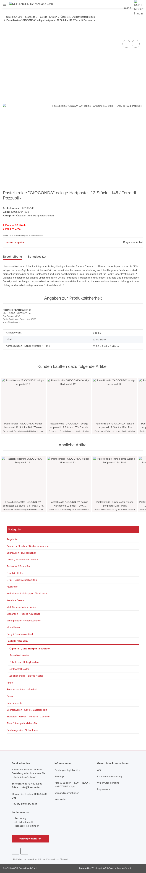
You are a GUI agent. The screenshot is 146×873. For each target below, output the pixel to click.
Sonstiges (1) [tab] (37, 256)
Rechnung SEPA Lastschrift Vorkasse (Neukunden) (27, 822)
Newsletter (60, 799)
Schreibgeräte (14, 703)
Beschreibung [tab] (12, 256)
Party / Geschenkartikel (20, 634)
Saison (10, 696)
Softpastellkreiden (19, 668)
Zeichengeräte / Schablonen (22, 730)
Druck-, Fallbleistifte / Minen (22, 559)
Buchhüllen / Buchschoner (21, 552)
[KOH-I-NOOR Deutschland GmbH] (31, 4)
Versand (51, 859)
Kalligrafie (12, 586)
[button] (96, 3)
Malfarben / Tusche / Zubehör (23, 613)
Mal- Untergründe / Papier (21, 607)
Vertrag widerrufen (30, 838)
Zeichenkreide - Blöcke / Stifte (26, 675)
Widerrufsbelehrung (108, 782)
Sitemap (59, 776)
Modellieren (13, 627)
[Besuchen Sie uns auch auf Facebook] (15, 851)
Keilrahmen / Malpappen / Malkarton (27, 593)
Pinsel (10, 682)
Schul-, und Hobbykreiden (24, 662)
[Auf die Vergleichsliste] (126, 44)
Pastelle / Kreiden (17, 640)
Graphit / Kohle (15, 573)
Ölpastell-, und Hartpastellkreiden (35, 215)
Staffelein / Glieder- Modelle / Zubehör (28, 716)
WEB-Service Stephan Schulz (117, 868)
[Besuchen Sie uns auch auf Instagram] (24, 851)
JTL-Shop (96, 868)
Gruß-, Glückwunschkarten (22, 579)
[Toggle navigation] (4, 3)
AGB (99, 770)
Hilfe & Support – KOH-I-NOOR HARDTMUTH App (72, 784)
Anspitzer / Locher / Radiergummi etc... (29, 546)
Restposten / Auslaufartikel (21, 689)
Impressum (103, 789)
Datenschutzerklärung (109, 776)
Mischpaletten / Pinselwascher (24, 620)
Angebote (12, 539)
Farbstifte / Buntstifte (18, 566)
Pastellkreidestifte (19, 655)
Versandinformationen (66, 792)
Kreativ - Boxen (15, 600)
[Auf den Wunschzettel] (136, 44)
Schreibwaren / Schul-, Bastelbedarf (27, 709)
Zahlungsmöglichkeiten (67, 770)
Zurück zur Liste (14, 17)
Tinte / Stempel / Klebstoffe (22, 723)
